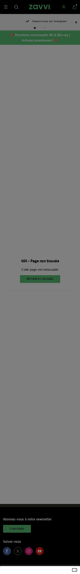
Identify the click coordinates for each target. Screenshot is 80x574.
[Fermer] (74, 569)
